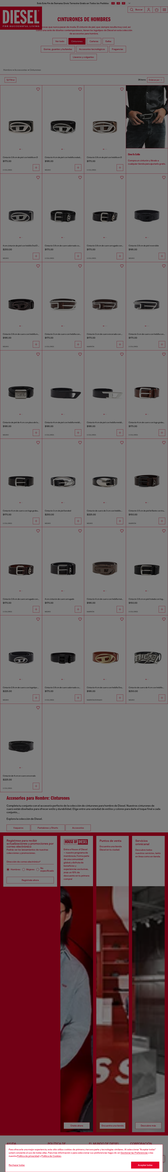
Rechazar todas (17, 1165)
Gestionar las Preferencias (134, 1152)
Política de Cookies (51, 1156)
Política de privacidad (28, 1156)
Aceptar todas (145, 1165)
